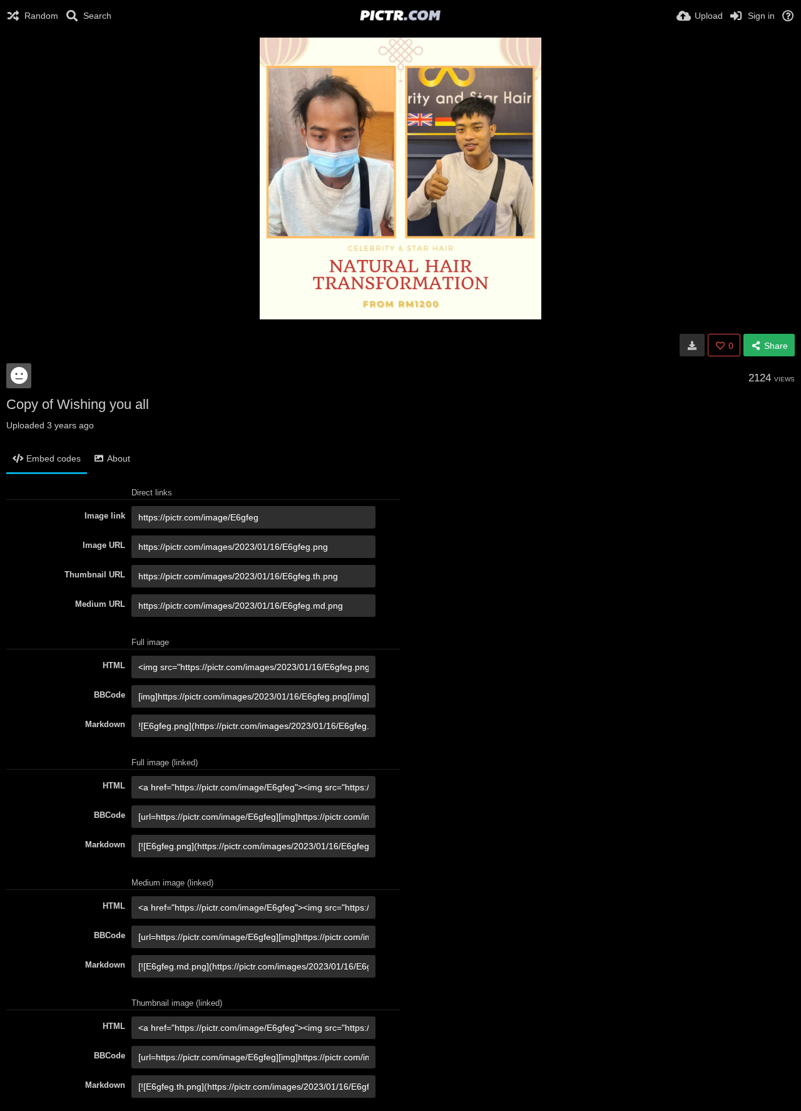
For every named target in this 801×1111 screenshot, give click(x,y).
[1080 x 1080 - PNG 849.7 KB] (692, 345)
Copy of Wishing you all (77, 404)
